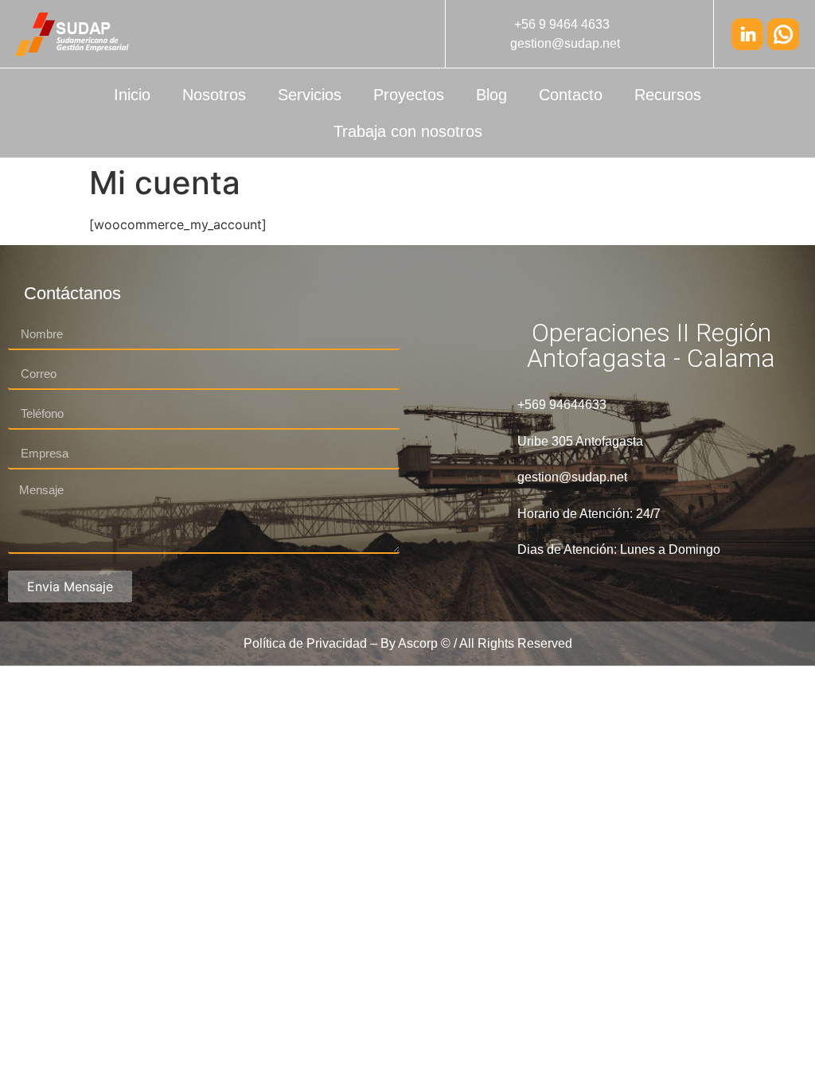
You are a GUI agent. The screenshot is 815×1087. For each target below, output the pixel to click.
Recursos (667, 94)
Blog (491, 94)
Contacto (570, 94)
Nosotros (214, 94)
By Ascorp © (415, 643)
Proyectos (408, 94)
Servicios (309, 94)
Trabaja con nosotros (407, 131)
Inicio (132, 94)
